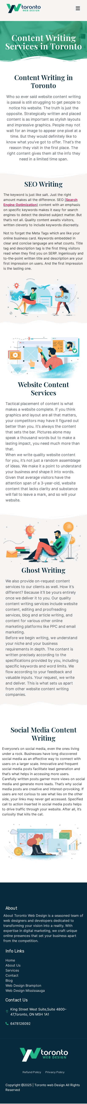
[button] (77, 8)
